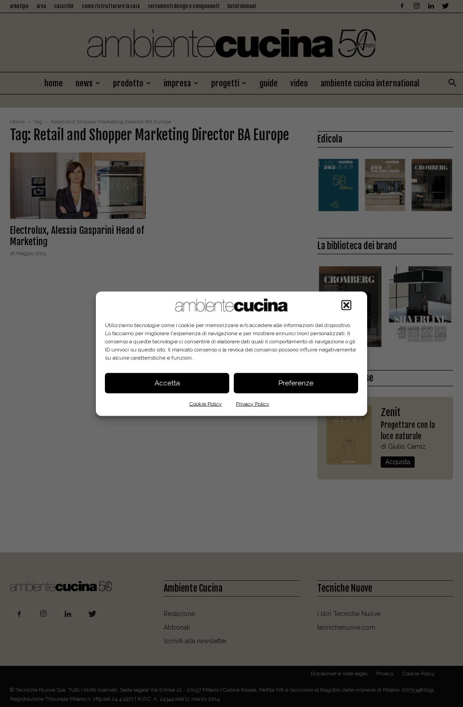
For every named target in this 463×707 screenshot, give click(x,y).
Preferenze (296, 383)
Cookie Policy (205, 403)
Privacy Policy (252, 403)
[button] (346, 304)
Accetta (167, 383)
